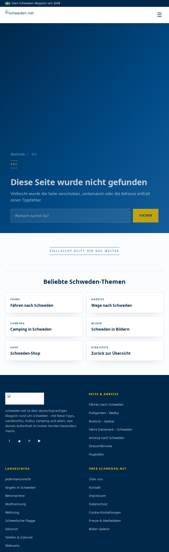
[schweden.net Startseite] (21, 15)
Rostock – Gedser (102, 421)
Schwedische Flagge (20, 520)
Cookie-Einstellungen (105, 512)
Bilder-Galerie (99, 529)
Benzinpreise (15, 496)
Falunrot (11, 529)
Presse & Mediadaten (105, 520)
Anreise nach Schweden (106, 438)
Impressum (97, 496)
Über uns (96, 479)
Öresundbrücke (100, 446)
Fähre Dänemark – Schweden (110, 429)
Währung (12, 512)
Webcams (12, 545)
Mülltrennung (15, 504)
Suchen (145, 215)
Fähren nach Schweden (106, 404)
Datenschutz (98, 504)
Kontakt (95, 487)
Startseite (18, 154)
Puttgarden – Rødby (104, 413)
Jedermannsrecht (18, 479)
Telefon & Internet (19, 537)
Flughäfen (96, 454)
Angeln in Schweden (20, 487)
